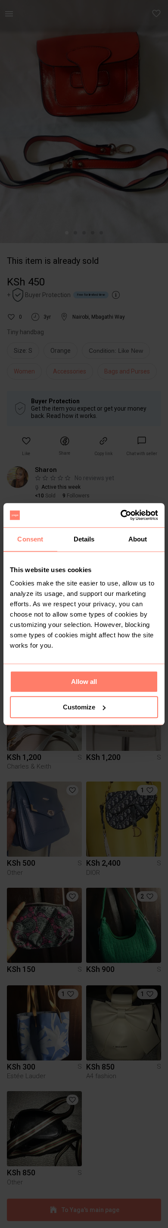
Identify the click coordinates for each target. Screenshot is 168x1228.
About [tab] (137, 539)
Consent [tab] (30, 539)
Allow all (84, 681)
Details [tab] (84, 539)
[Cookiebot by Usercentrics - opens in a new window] (121, 515)
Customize (79, 707)
